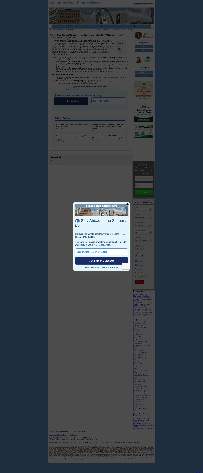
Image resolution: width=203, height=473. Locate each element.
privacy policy (105, 267)
